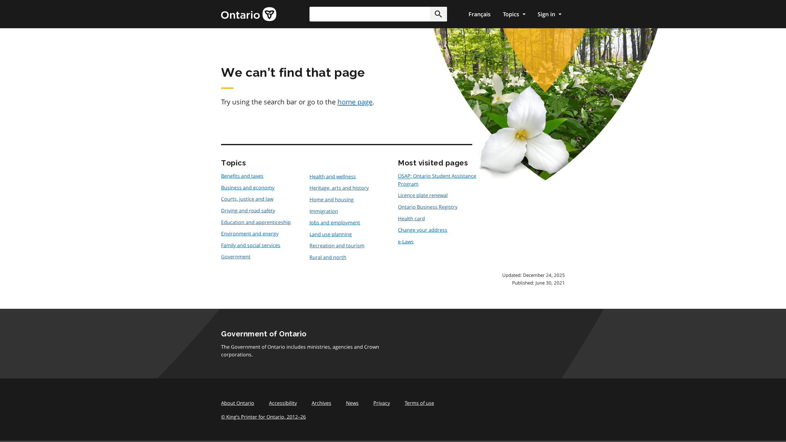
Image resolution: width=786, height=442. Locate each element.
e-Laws (406, 241)
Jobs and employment (334, 222)
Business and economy (247, 187)
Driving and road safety (248, 210)
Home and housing (331, 199)
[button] (438, 14)
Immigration (323, 211)
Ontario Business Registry (427, 207)
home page (354, 101)
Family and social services (250, 245)
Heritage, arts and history (339, 187)
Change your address (422, 230)
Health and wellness (332, 176)
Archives (321, 403)
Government (236, 256)
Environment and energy (249, 233)
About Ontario (237, 403)
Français (480, 14)
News (352, 403)
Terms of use (419, 403)
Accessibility (283, 403)
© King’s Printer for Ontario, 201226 (263, 416)
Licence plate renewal (423, 195)
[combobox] (378, 14)
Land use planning (330, 234)
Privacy (381, 403)
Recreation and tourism (336, 245)
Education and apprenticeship (256, 222)
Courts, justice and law (247, 199)
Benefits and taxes (242, 176)
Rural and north (327, 257)
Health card (411, 218)
